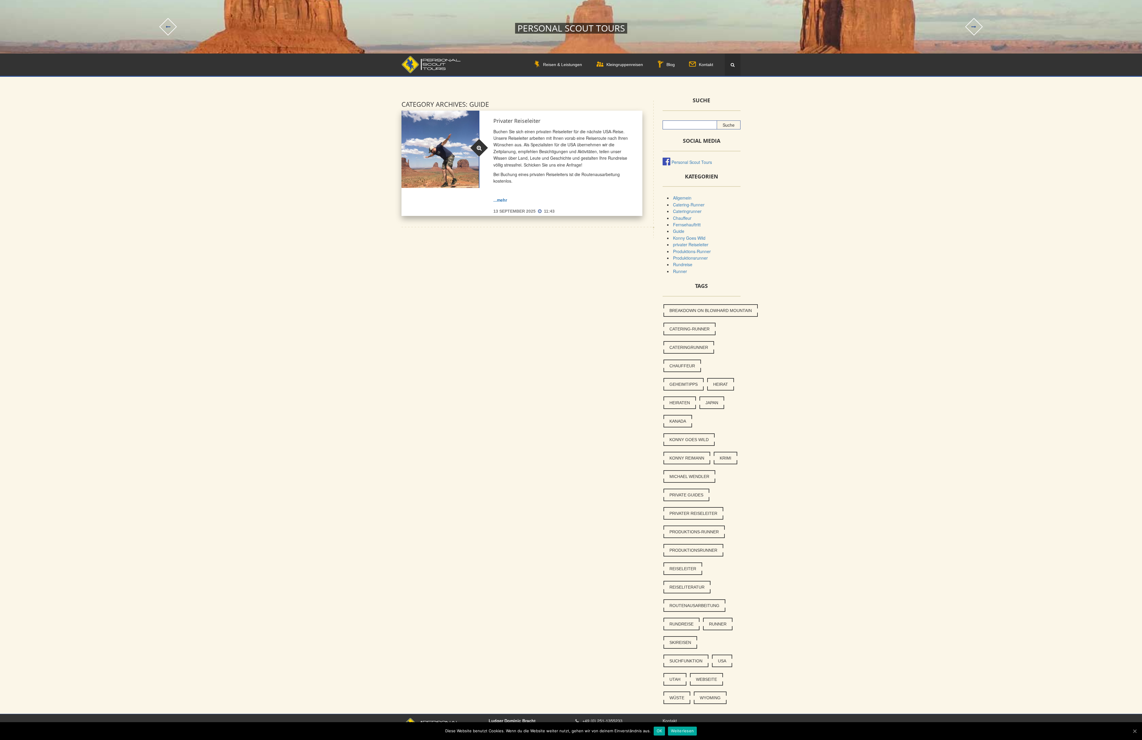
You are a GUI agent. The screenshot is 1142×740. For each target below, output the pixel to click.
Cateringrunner (687, 211)
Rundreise (682, 264)
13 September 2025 (515, 211)
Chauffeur (682, 218)
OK (659, 730)
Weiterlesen (682, 730)
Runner (680, 271)
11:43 (549, 211)
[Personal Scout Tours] (431, 65)
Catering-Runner (689, 205)
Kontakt (670, 721)
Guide (678, 231)
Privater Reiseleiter (516, 120)
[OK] (1135, 731)
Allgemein (682, 198)
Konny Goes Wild (689, 238)
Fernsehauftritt (687, 225)
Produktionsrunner (690, 258)
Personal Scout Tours (692, 162)
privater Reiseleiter (690, 244)
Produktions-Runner (692, 251)
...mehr (500, 200)
